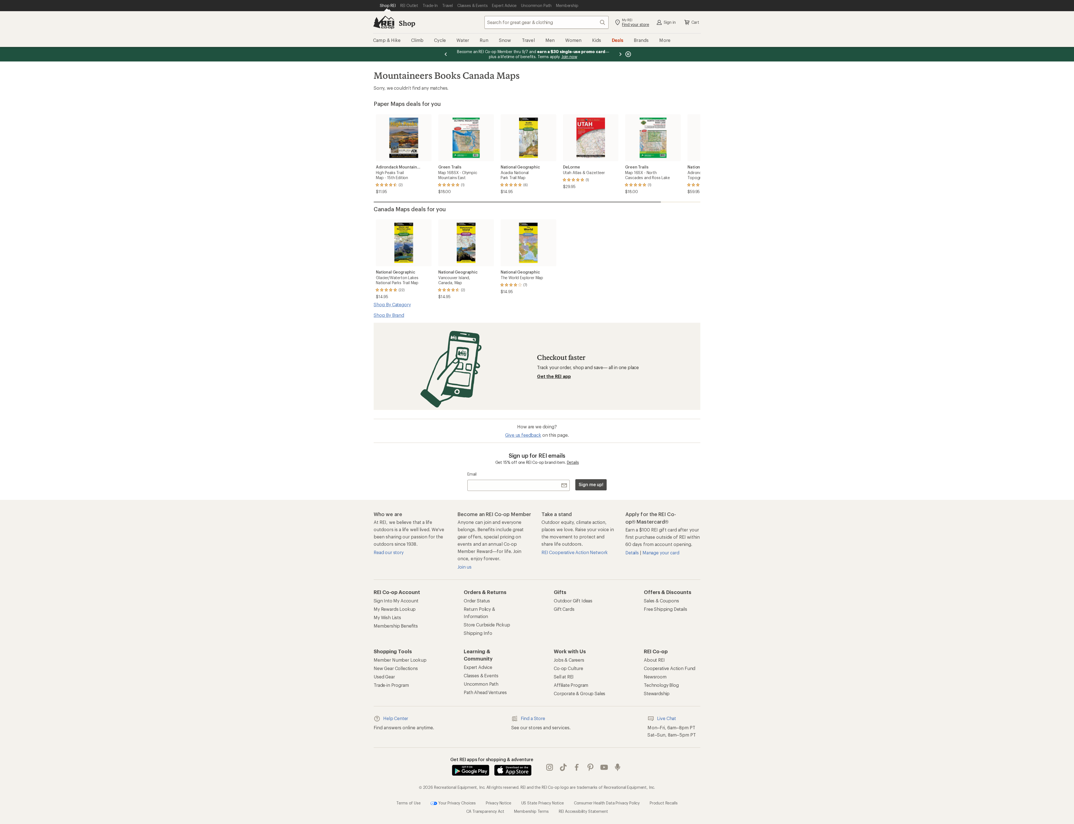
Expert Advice (478, 667)
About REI (654, 659)
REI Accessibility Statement (583, 811)
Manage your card (660, 552)
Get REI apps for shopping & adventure (491, 759)
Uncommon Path (481, 684)
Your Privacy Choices (456, 802)
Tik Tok (563, 767)
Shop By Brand (389, 315)
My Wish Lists (387, 617)
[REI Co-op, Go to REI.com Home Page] (383, 22)
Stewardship (657, 693)
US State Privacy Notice (542, 802)
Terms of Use (408, 802)
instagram (549, 767)
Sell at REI (564, 676)
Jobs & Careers (569, 659)
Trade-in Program (391, 685)
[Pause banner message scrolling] (628, 54)
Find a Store (533, 718)
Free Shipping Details (665, 609)
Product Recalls (664, 802)
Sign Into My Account (396, 600)
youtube (604, 767)
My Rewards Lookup (395, 609)
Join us (465, 566)
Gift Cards (564, 609)
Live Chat (666, 718)
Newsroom (655, 676)
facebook (576, 767)
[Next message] (620, 54)
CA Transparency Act (485, 811)
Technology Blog (661, 685)
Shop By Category (392, 304)
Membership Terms (531, 811)
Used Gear (384, 676)
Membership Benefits (396, 625)
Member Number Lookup (400, 659)
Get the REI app (554, 376)
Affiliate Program (571, 685)
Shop (407, 23)
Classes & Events (481, 675)
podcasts (617, 767)
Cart (695, 22)
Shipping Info (478, 633)
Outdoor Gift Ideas (573, 600)
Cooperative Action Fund (669, 668)
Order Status (477, 600)
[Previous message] (445, 54)
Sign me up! (591, 484)
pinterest (590, 767)
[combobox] (546, 22)
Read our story (389, 552)
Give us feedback (523, 435)
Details (573, 462)
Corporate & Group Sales (579, 693)
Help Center (395, 718)
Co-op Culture (568, 668)
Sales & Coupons (661, 600)
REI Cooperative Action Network (574, 552)
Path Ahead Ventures (485, 692)
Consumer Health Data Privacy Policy (607, 802)
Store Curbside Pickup (487, 624)
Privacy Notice (498, 802)
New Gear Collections (396, 668)
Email (472, 474)
